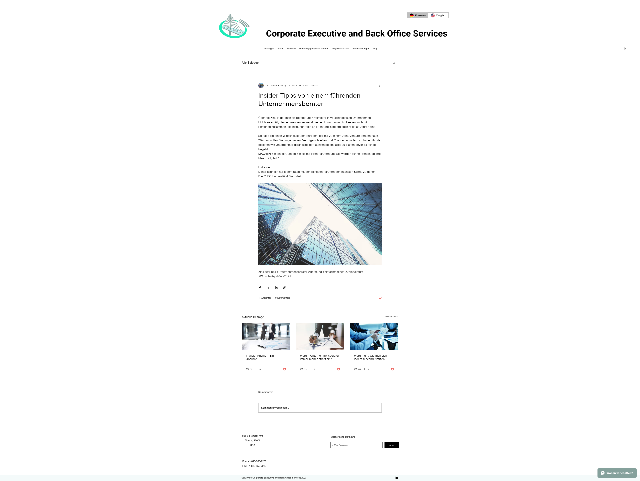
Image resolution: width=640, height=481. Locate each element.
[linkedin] (625, 48)
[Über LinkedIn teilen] (276, 287)
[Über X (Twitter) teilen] (268, 287)
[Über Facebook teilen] (260, 287)
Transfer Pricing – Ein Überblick (260, 357)
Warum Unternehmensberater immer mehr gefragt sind (319, 357)
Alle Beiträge (250, 62)
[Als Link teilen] (284, 287)
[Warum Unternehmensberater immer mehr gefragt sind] (320, 336)
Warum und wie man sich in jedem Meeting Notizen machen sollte (372, 357)
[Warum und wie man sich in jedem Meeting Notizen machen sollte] (374, 336)
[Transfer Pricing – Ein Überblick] (266, 336)
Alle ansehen (391, 316)
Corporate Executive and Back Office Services (356, 33)
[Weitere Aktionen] (380, 85)
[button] (394, 62)
